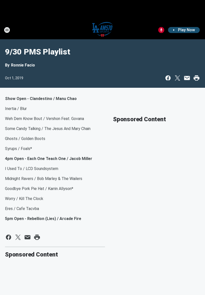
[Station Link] (102, 30)
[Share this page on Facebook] (168, 78)
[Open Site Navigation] (7, 30)
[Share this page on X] (177, 78)
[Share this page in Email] (187, 78)
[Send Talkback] (161, 30)
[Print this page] (196, 78)
